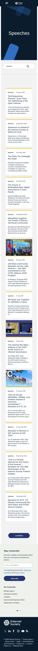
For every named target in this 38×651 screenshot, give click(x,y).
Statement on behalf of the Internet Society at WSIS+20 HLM (19, 132)
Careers (29, 644)
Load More (19, 535)
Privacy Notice (28, 639)
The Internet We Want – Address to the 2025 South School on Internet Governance (19, 344)
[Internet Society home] (19, 3)
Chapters (7, 597)
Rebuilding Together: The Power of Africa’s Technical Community (19, 223)
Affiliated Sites (18, 646)
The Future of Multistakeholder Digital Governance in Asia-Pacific (19, 192)
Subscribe (14, 578)
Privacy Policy (20, 573)
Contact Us (20, 644)
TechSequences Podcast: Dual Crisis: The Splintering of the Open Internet (19, 102)
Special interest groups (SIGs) (14, 600)
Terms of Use (9, 641)
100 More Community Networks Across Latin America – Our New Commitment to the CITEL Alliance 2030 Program (19, 264)
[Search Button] (28, 66)
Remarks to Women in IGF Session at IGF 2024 (19, 436)
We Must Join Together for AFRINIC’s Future (19, 305)
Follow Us (7, 646)
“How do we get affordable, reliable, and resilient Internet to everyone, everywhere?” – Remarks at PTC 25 (19, 395)
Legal (18, 641)
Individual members (10, 594)
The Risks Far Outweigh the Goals (19, 161)
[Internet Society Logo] (12, 623)
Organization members (11, 603)
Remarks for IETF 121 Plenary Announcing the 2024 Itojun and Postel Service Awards (19, 506)
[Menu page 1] (17, 610)
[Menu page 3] (20, 610)
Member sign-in (9, 591)
